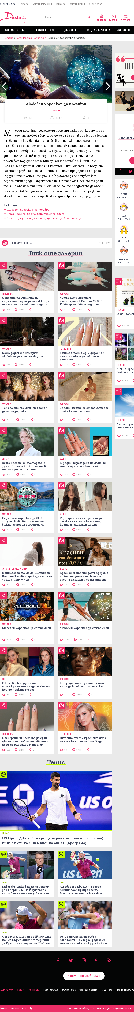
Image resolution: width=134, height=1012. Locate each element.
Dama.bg (24, 4)
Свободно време (43, 30)
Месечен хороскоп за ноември (28, 209)
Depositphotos (50, 989)
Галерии (113, 20)
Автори (21, 989)
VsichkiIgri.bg (95, 4)
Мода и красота (98, 30)
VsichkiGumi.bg (77, 4)
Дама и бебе (71, 30)
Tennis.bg (60, 4)
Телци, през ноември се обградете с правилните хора (45, 218)
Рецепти (101, 20)
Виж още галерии (55, 253)
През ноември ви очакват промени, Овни (35, 213)
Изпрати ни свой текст (84, 975)
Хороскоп (40, 37)
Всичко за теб (13, 30)
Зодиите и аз (24, 37)
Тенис (56, 762)
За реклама (6, 989)
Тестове (125, 20)
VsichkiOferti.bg (8, 4)
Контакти (34, 989)
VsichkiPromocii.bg (42, 4)
